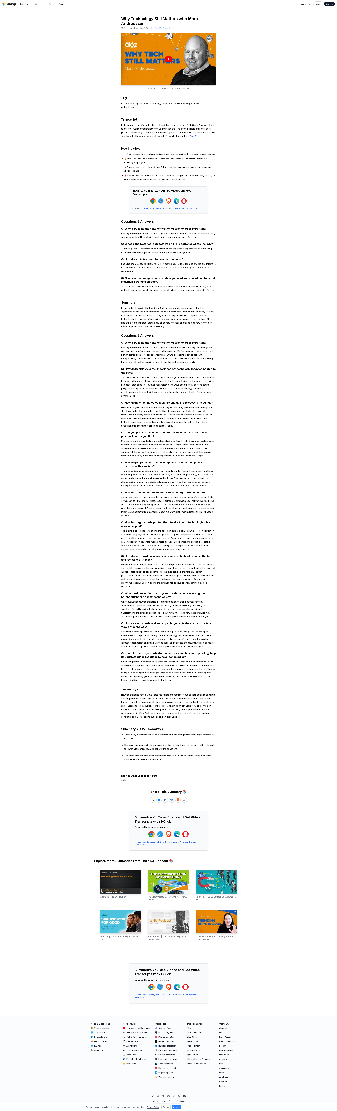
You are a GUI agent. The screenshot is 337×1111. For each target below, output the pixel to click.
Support (154, 1101)
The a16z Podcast (162, 28)
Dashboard (305, 4)
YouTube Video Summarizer (152, 208)
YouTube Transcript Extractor (185, 208)
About (51, 4)
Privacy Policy (153, 1107)
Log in (318, 4)
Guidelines (181, 1101)
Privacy (171, 1101)
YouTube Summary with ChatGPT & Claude (157, 842)
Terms (163, 1101)
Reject (166, 1107)
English (124, 780)
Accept (176, 1107)
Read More (195, 136)
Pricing (62, 4)
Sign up (329, 4)
